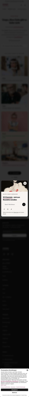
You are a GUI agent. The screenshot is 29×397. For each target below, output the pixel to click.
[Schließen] (25, 183)
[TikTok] (11, 209)
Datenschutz (16, 212)
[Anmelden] (24, 204)
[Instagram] (8, 209)
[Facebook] (4, 209)
